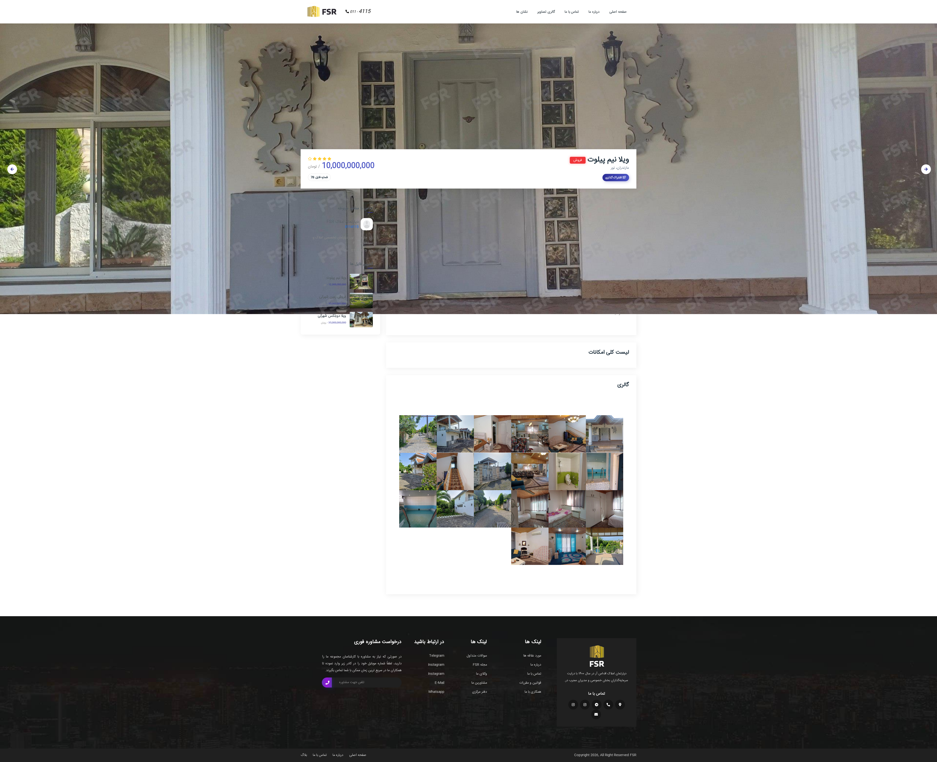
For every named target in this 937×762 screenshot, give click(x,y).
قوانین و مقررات (530, 683)
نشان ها (522, 12)
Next (926, 169)
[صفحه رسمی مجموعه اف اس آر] (585, 704)
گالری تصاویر (546, 12)
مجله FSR (480, 665)
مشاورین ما (479, 683)
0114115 (352, 227)
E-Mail (439, 683)
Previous (12, 169)
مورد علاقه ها (532, 656)
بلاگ (304, 755)
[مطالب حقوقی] (573, 704)
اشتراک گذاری (614, 177)
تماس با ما (572, 12)
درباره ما (594, 12)
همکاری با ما (533, 692)
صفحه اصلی (618, 12)
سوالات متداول (477, 656)
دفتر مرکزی (479, 692)
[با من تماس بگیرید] (327, 682)
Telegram (436, 656)
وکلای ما (481, 674)
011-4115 (359, 251)
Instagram (436, 665)
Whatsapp (436, 692)
